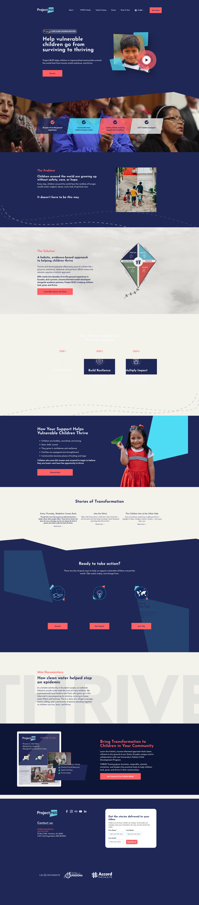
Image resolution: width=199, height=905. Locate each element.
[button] (158, 507)
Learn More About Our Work (55, 291)
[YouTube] (80, 811)
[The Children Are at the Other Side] (142, 510)
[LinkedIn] (85, 811)
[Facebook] (66, 811)
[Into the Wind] (100, 510)
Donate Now (55, 472)
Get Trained (99, 626)
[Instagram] (71, 811)
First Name (112, 830)
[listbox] (140, 10)
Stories (113, 10)
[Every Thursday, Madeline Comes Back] (58, 510)
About (71, 10)
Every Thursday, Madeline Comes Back (58, 514)
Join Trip (141, 626)
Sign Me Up (131, 842)
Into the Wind (100, 514)
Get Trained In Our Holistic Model (120, 776)
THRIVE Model (85, 10)
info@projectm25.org (45, 829)
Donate (52, 73)
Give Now (156, 10)
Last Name (130, 830)
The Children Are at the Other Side (142, 514)
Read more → (58, 526)
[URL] (76, 811)
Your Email (112, 838)
